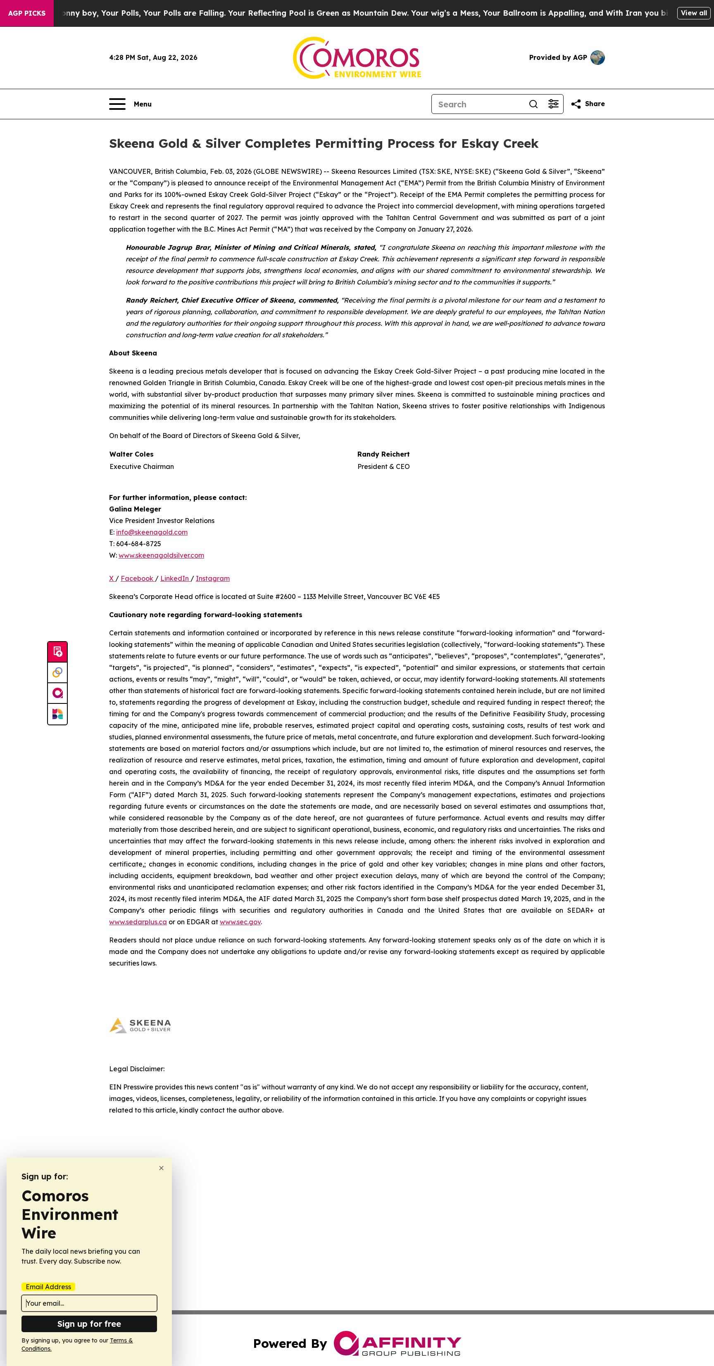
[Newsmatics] (57, 714)
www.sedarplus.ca (138, 922)
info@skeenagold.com (152, 532)
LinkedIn (175, 578)
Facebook (138, 578)
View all (694, 13)
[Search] (533, 104)
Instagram (213, 578)
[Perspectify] (57, 673)
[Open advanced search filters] (553, 104)
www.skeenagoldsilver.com (161, 555)
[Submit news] (57, 652)
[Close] (161, 1168)
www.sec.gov (240, 922)
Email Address (48, 1287)
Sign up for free (89, 1324)
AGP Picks (26, 13)
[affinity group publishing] (57, 693)
